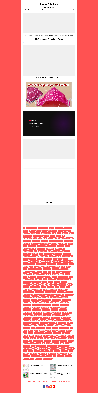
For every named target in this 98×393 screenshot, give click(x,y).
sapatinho (37, 351)
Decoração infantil (52, 264)
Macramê (70, 284)
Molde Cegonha (50, 294)
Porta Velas (25, 343)
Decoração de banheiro (46, 261)
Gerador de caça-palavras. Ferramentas (62, 279)
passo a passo (61, 330)
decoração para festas (62, 264)
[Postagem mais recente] (47, 202)
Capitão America (43, 256)
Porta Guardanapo (48, 338)
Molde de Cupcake (46, 304)
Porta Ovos (71, 338)
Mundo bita (55, 328)
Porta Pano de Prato (27, 340)
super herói (57, 351)
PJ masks (25, 335)
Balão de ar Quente (27, 235)
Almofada (32, 230)
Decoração (25, 261)
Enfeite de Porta (64, 269)
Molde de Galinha (59, 294)
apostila (60, 230)
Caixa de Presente (27, 253)
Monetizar (48, 328)
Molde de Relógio (38, 315)
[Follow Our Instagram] (47, 386)
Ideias (37, 284)
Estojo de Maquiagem (36, 271)
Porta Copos (26, 338)
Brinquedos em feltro (27, 251)
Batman (58, 235)
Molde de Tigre (65, 315)
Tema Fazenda (33, 353)
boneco (25, 246)
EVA (49, 271)
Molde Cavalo (42, 294)
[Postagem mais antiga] (51, 202)
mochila (30, 289)
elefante (68, 266)
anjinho (44, 230)
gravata (44, 281)
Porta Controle (70, 335)
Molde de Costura (36, 304)
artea (69, 230)
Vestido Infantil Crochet (28, 358)
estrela (45, 271)
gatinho (50, 279)
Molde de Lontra (63, 310)
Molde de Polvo (57, 312)
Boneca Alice (61, 238)
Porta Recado (48, 340)
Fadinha (58, 271)
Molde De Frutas (45, 307)
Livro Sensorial (62, 284)
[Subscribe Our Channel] (53, 386)
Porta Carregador (61, 335)
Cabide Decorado (42, 251)
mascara (43, 287)
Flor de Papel (48, 276)
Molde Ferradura (26, 320)
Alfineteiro (25, 230)
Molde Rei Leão (62, 322)
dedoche (71, 264)
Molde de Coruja (26, 304)
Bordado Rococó (41, 248)
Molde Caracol (69, 292)
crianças (60, 258)
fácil (53, 271)
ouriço (36, 330)
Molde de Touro (26, 317)
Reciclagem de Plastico (64, 345)
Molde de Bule (26, 299)
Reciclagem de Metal (41, 345)
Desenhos (25, 266)
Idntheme (62, 389)
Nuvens (24, 330)
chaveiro (25, 258)
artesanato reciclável (46, 233)
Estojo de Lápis (26, 271)
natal (72, 328)
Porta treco (70, 340)
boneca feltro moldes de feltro (56, 241)
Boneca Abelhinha (52, 238)
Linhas (55, 284)
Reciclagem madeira (27, 348)
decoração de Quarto (41, 264)
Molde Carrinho (26, 294)
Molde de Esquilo (27, 307)
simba (47, 351)
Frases (71, 276)
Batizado (53, 235)
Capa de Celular (26, 256)
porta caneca (53, 335)
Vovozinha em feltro (47, 358)
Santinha (30, 351)
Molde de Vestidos (66, 317)
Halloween (57, 281)
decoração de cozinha (68, 261)
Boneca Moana (35, 243)
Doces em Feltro (46, 266)
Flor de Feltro (40, 276)
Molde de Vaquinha (56, 317)
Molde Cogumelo (37, 289)
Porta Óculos (64, 338)
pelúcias (30, 333)
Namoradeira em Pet (64, 328)
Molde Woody (26, 328)
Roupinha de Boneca (54, 348)
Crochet (65, 258)
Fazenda (25, 274)
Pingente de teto (66, 333)
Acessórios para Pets (42, 228)
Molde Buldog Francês (50, 292)
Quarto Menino (26, 345)
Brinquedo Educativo (60, 248)
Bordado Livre (32, 248)
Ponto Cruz (45, 335)
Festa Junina (55, 274)
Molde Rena (69, 322)
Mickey (57, 287)
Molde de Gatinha (27, 310)
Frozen (31, 279)
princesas (38, 343)
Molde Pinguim (44, 322)
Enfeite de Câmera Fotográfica (35, 269)
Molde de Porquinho (67, 312)
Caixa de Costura (65, 251)
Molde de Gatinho (36, 310)
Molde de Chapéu (45, 302)
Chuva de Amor (32, 258)
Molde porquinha (52, 322)
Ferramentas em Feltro (46, 274)
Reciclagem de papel (52, 345)
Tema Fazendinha (42, 353)
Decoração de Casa (57, 261)
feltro (30, 274)
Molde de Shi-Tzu (56, 315)
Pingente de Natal (57, 333)
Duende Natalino (55, 266)
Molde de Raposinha (27, 315)
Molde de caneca (46, 299)
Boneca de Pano (36, 241)
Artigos (53, 233)
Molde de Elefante (64, 304)
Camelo (41, 253)
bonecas (70, 243)
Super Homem (65, 351)
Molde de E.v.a (55, 304)
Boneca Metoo (26, 243)
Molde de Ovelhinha (47, 312)
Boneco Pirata (60, 246)
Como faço (40, 258)
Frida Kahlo (25, 279)
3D (24, 228)
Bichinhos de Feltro (27, 238)
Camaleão (35, 253)
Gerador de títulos (27, 281)
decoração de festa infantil (29, 264)
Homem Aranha (26, 284)
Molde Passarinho (27, 322)
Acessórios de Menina (31, 228)
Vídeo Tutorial (38, 358)
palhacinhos (42, 330)
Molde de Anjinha (69, 294)
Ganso (45, 279)
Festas (61, 274)
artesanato (25, 233)
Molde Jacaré (43, 320)
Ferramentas (36, 274)
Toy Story (64, 353)
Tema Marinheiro (52, 353)
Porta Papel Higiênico (38, 340)
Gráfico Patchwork (37, 281)
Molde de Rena (47, 315)
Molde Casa (34, 294)
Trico (69, 353)
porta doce (33, 338)
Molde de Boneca (44, 297)
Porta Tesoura (63, 340)
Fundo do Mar (38, 279)
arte (65, 230)
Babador (71, 233)
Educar (62, 266)
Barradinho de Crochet (38, 235)
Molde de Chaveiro (55, 302)
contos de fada (48, 258)
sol (51, 351)
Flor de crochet (32, 276)
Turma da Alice (26, 356)
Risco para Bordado (43, 348)
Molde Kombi (51, 320)
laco (47, 284)
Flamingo (67, 274)
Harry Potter (63, 281)
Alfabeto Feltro (68, 228)
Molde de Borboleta (55, 297)
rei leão (35, 348)
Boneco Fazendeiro (51, 246)
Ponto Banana (38, 335)
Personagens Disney (39, 333)
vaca (54, 356)
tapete (71, 351)
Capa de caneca (66, 253)
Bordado (25, 248)
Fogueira (55, 276)
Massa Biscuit (50, 287)
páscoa (54, 330)
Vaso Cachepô (61, 356)
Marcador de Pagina (35, 287)
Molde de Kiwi (55, 310)
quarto (62, 343)
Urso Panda (48, 356)
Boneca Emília (45, 241)
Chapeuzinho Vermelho (67, 256)
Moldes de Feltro (40, 328)
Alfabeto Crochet (59, 228)
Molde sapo (33, 325)
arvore (59, 233)
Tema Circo (25, 353)
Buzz (35, 251)
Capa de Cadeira (48, 253)
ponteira (31, 335)
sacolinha (63, 348)
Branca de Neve (50, 248)
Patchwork (69, 330)
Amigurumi (38, 230)
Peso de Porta (48, 333)
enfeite (24, 269)
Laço (51, 284)
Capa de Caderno (57, 253)
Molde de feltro (36, 307)
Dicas (31, 266)
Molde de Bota (64, 297)
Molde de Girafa (46, 310)
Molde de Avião (26, 297)
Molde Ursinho (67, 325)
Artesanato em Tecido (34, 233)
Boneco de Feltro (41, 246)
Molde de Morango (27, 312)
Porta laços (56, 338)
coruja (54, 258)
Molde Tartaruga (41, 325)
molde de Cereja (26, 302)
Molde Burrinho (60, 292)
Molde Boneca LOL (63, 289)
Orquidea (31, 330)
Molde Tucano (51, 325)
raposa (33, 345)
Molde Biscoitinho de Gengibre (50, 289)
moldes (33, 328)
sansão (24, 351)
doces (39, 266)
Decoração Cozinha (34, 261)
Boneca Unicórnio (62, 243)
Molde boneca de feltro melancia (36, 365)
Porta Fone (40, 338)
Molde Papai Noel (67, 320)
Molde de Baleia (35, 297)
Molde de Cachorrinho (36, 299)
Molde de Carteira (66, 299)
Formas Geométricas (63, 276)
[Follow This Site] (50, 386)
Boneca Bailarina (69, 238)
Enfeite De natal (55, 269)
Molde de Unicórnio (45, 317)
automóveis (65, 233)
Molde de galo (63, 307)
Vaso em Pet (68, 356)
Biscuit (35, 238)
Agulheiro (51, 228)
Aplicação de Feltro (52, 230)
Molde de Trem (35, 317)
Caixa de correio (56, 251)
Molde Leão (58, 320)
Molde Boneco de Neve (28, 292)
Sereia (42, 351)
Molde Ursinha (59, 325)
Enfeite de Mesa (46, 269)
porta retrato (55, 340)
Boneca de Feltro (26, 241)
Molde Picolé (36, 322)
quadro (48, 343)
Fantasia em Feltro (66, 271)
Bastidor (47, 235)
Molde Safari (26, 325)
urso (43, 356)
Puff (43, 343)
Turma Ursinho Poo (36, 356)
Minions (62, 287)
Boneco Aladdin (32, 246)
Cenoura (51, 256)
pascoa (48, 330)
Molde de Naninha (37, 312)
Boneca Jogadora (68, 241)
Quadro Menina (55, 343)
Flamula (25, 276)
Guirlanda (50, 281)
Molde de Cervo (35, 302)
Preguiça (32, 343)
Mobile (24, 289)
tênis (59, 353)
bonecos (67, 246)
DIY (35, 266)
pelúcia (24, 333)
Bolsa (40, 238)
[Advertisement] (49, 23)
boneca (45, 238)
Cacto (49, 251)
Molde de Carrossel (57, 299)
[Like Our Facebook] (44, 386)
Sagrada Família (70, 348)
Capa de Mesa (35, 256)
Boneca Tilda (54, 243)
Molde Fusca (35, 320)
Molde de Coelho (64, 302)
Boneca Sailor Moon (44, 243)
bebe (63, 235)
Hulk (33, 284)
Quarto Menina (69, 343)
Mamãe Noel (26, 287)
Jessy (42, 284)
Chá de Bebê (57, 256)
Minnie (67, 287)
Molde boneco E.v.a (39, 292)
